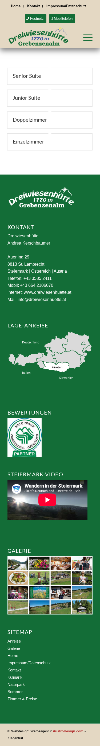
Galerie (13, 648)
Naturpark (16, 684)
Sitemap (19, 632)
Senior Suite (27, 76)
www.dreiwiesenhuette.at (47, 292)
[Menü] (85, 37)
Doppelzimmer (30, 120)
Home (16, 6)
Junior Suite (26, 98)
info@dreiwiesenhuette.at (42, 299)
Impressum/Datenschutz (66, 6)
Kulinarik (14, 677)
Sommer (15, 691)
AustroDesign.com (68, 731)
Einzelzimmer (28, 142)
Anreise (14, 641)
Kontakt (33, 6)
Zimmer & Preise (22, 699)
